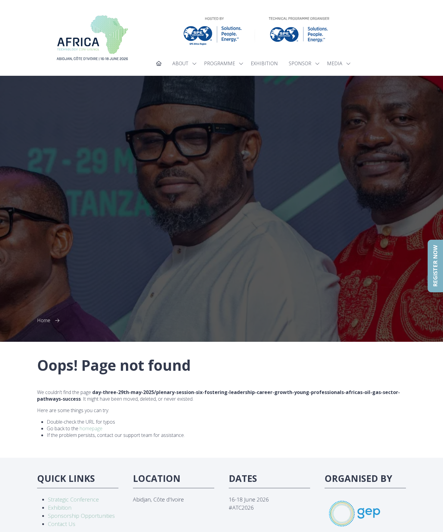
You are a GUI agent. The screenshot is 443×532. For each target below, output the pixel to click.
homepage (91, 428)
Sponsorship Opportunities (81, 515)
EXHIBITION (264, 63)
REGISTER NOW (435, 266)
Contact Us (61, 523)
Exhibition (59, 507)
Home (43, 320)
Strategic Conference (73, 499)
